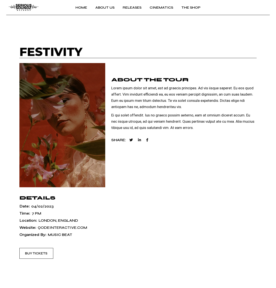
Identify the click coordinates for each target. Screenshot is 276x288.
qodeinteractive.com (62, 227)
